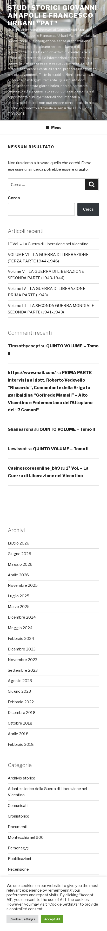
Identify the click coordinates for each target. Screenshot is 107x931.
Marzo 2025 (19, 606)
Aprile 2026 (18, 575)
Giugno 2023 (19, 691)
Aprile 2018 (18, 734)
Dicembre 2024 (22, 617)
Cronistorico (18, 816)
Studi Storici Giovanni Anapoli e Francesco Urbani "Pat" (52, 15)
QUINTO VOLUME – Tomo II (67, 429)
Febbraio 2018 (21, 744)
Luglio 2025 (18, 596)
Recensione (18, 869)
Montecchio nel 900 (26, 837)
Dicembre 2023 (22, 649)
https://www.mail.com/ (32, 372)
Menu (56, 127)
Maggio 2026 (20, 564)
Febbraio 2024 (21, 638)
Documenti (17, 827)
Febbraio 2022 (21, 702)
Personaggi (18, 848)
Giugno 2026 (19, 554)
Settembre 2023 (23, 670)
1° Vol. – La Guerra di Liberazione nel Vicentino (48, 244)
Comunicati (18, 805)
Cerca (14, 198)
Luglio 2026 (18, 543)
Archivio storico (21, 778)
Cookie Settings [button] (22, 919)
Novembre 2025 (23, 585)
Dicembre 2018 (22, 712)
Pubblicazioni (19, 858)
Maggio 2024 (20, 628)
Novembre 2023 (22, 659)
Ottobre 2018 (20, 723)
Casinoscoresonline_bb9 (34, 468)
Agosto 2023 (20, 680)
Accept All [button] (52, 919)
